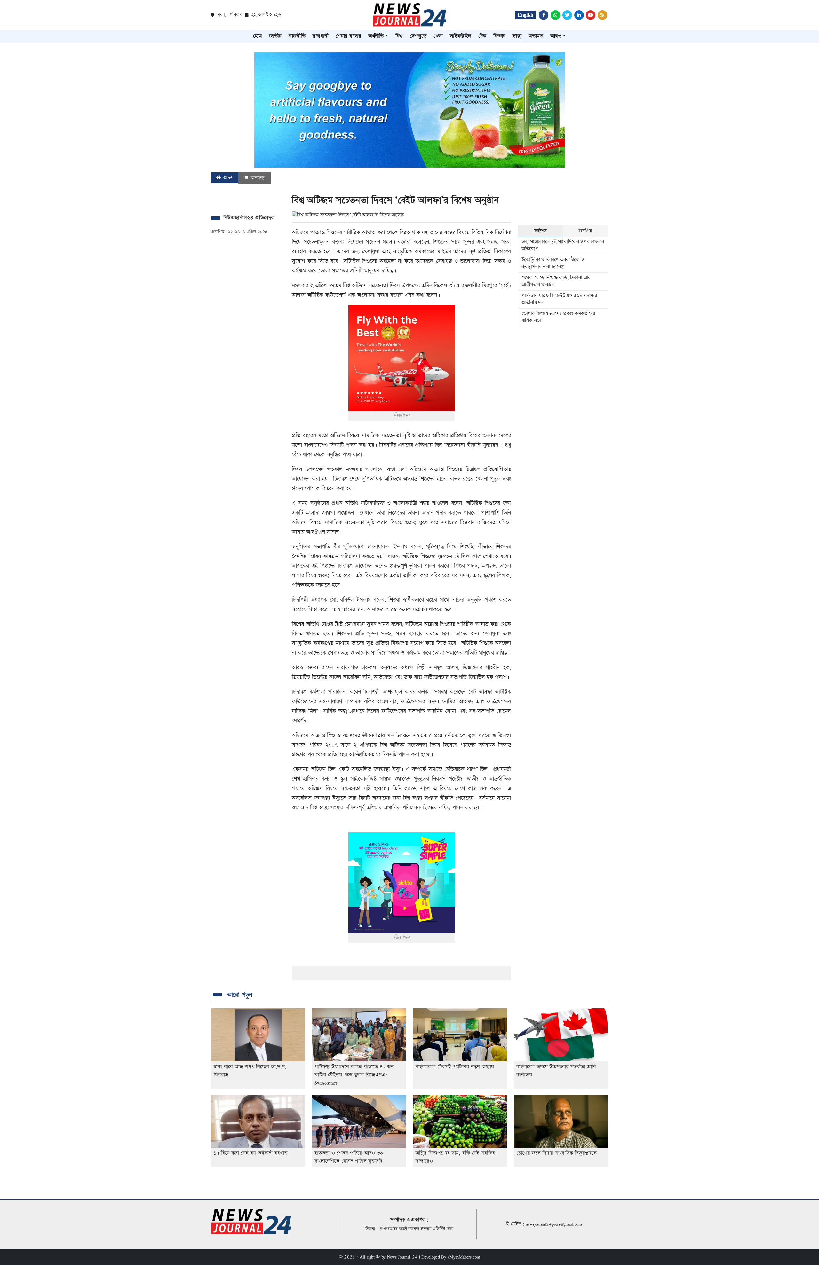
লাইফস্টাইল (460, 36)
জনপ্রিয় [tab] (585, 231)
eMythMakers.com (464, 1257)
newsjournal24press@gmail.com (554, 1224)
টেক (482, 36)
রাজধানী (321, 36)
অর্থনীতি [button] (376, 36)
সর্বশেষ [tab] (540, 231)
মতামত (536, 36)
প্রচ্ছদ (228, 177)
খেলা (438, 36)
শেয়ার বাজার (348, 36)
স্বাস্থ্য (517, 36)
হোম (257, 36)
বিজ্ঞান (499, 36)
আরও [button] (555, 36)
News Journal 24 (402, 1257)
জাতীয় (275, 36)
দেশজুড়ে (418, 36)
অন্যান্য (257, 178)
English (525, 15)
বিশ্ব (398, 36)
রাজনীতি (297, 36)
